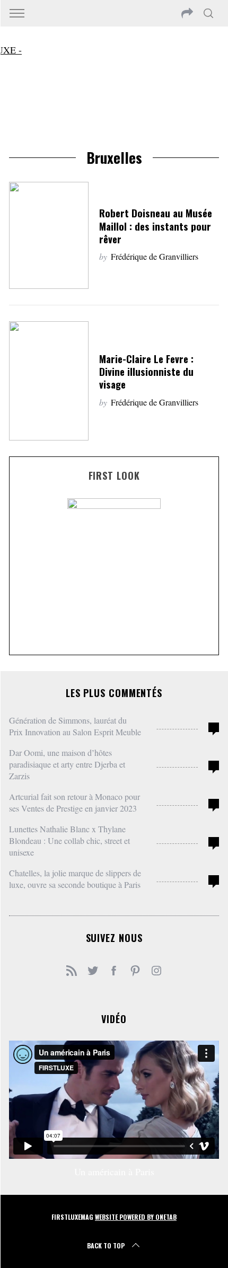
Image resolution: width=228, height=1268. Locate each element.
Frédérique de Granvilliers (154, 256)
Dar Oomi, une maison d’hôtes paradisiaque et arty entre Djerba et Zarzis (67, 764)
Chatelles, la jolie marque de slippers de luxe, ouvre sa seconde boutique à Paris (75, 878)
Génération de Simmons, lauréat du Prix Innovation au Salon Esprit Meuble (75, 726)
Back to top (106, 1245)
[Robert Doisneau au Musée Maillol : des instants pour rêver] (49, 235)
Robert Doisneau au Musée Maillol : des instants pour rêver (155, 225)
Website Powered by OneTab (136, 1216)
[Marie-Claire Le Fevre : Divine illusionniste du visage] (49, 381)
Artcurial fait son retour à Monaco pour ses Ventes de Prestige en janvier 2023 (74, 802)
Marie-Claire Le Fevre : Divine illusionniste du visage (146, 371)
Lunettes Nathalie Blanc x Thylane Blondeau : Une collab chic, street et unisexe (69, 840)
